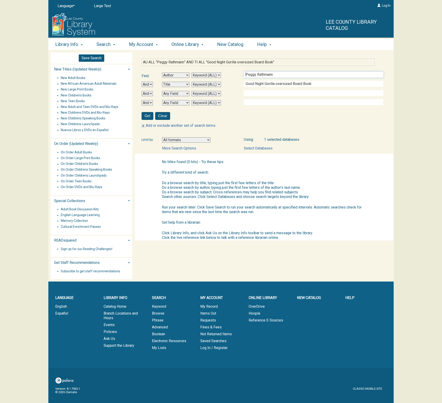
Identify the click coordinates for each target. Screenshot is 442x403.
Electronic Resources (169, 341)
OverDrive (257, 306)
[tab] (91, 69)
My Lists (159, 348)
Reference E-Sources (266, 320)
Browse (158, 313)
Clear (162, 116)
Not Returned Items (216, 334)
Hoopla (254, 313)
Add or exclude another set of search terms (180, 125)
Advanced (160, 327)
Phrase (157, 320)
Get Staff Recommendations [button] (77, 262)
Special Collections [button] (69, 201)
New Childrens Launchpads (80, 124)
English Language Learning (80, 215)
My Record (209, 306)
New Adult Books (73, 78)
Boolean (158, 334)
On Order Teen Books (76, 181)
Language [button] (64, 298)
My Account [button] (141, 44)
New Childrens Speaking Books (83, 118)
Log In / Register (214, 348)
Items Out (208, 313)
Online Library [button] (186, 44)
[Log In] (379, 5)
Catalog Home (115, 306)
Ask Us (109, 338)
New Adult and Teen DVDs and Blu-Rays (89, 107)
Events (109, 325)
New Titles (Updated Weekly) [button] (77, 69)
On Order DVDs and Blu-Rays (81, 187)
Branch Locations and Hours (121, 315)
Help (350, 298)
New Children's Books (76, 95)
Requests (208, 320)
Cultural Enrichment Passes (81, 226)
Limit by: (148, 139)
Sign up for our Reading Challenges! (86, 249)
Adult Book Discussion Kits (80, 209)
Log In (386, 5)
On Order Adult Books (76, 152)
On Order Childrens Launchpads (84, 175)
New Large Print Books (77, 89)
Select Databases (258, 148)
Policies (110, 332)
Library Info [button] (67, 44)
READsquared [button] (65, 240)
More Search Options (179, 148)
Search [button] (104, 44)
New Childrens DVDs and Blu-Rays (85, 112)
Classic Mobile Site (367, 388)
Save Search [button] (91, 58)
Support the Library (119, 345)
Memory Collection (74, 221)
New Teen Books (73, 101)
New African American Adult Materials (88, 84)
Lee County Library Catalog (351, 25)
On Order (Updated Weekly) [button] (76, 143)
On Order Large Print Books (80, 158)
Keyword (159, 306)
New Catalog (230, 44)
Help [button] (262, 44)
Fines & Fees (211, 327)
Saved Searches (213, 341)
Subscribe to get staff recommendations (90, 271)
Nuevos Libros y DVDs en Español (84, 130)
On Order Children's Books (79, 164)
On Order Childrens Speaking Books (86, 170)
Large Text (102, 6)
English (61, 306)
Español (61, 313)
